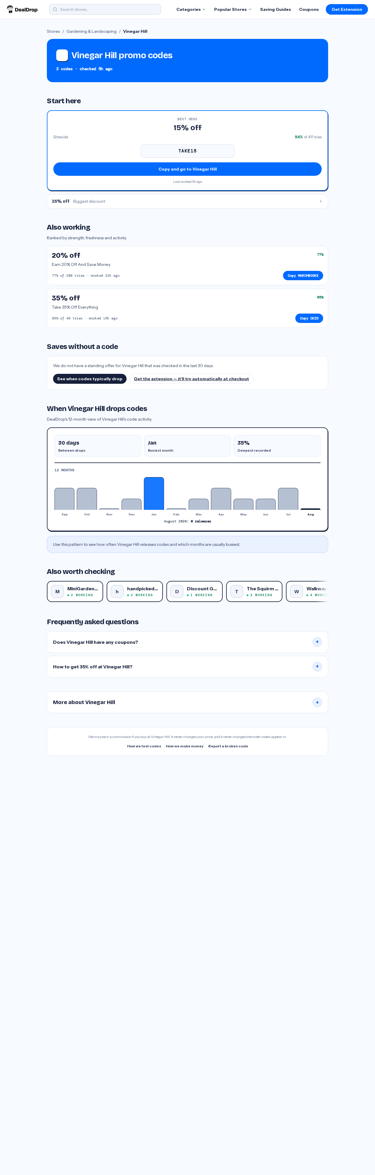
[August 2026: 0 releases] (311, 509)
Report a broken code (228, 746)
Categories (188, 9)
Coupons (309, 9)
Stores (53, 31)
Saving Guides (275, 9)
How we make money (185, 746)
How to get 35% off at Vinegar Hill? (186, 666)
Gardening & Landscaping (92, 31)
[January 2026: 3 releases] (154, 493)
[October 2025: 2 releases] (87, 499)
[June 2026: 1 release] (266, 504)
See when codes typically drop (89, 378)
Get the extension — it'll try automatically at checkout (191, 378)
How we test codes (144, 746)
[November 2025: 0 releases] (109, 509)
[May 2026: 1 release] (243, 504)
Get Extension (347, 9)
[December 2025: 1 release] (132, 504)
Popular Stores (230, 9)
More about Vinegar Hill (186, 702)
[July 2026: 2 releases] (288, 499)
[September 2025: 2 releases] (64, 499)
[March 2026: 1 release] (199, 504)
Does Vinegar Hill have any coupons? (186, 642)
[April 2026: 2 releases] (221, 499)
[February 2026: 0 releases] (176, 509)
